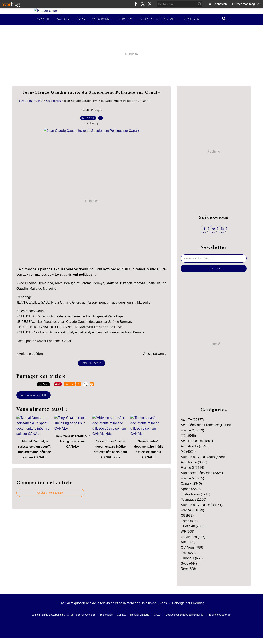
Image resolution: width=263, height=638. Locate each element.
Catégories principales (158, 18)
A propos (125, 18)
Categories (53, 101)
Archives (191, 18)
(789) (192, 547)
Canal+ (85, 110)
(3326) (202, 473)
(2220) (191, 489)
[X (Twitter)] (142, 4)
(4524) (188, 451)
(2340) (191, 483)
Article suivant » (154, 353)
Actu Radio (101, 18)
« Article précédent (30, 353)
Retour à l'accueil (92, 363)
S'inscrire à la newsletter (33, 395)
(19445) (206, 425)
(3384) (192, 467)
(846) (193, 537)
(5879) (192, 430)
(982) (187, 515)
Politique (96, 110)
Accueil (43, 18)
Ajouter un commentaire (50, 492)
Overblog (197, 603)
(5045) (188, 435)
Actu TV (63, 18)
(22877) (192, 419)
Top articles (106, 614)
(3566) (194, 462)
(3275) (192, 478)
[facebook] (135, 4)
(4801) (197, 441)
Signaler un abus (140, 614)
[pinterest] (149, 4)
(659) (192, 558)
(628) (188, 569)
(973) (189, 521)
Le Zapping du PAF (30, 101)
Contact (121, 614)
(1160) (193, 499)
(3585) (203, 457)
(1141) (202, 505)
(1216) (195, 494)
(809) (188, 542)
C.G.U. (157, 614)
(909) (187, 531)
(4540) (194, 446)
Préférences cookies (219, 614)
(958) (192, 526)
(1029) (192, 510)
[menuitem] (43, 19)
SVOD (81, 18)
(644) (189, 563)
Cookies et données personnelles (184, 614)
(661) (188, 553)
